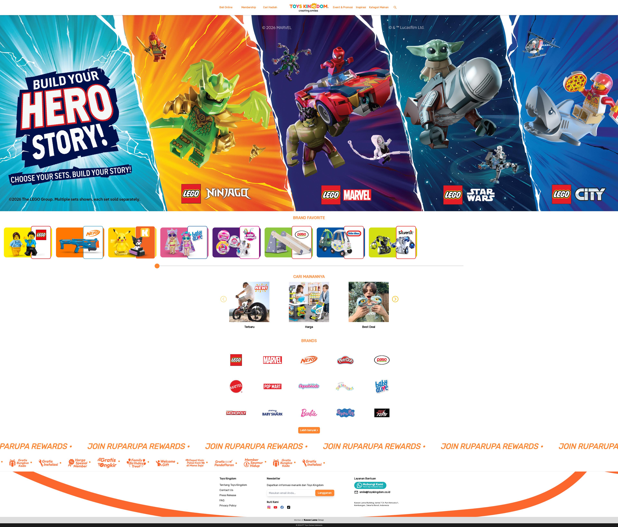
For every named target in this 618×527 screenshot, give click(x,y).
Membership (248, 7)
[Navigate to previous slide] (223, 305)
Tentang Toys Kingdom (233, 484)
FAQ (222, 500)
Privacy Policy (228, 505)
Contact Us (226, 490)
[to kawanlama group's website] (309, 520)
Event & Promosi (343, 7)
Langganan (325, 492)
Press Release (228, 495)
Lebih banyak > (309, 430)
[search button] (395, 7)
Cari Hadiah (270, 7)
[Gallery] (309, 113)
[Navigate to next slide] (394, 305)
